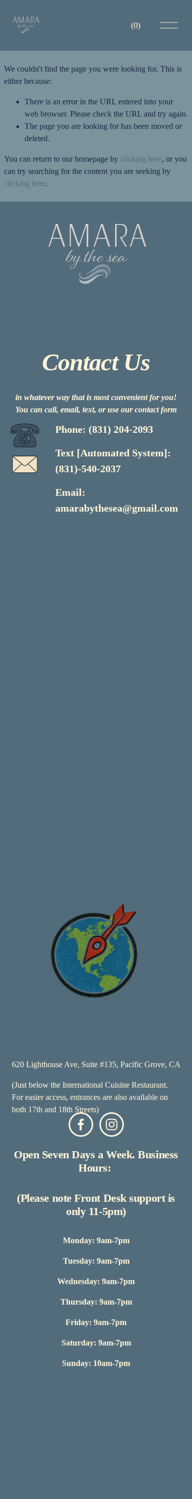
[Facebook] (81, 1124)
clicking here (141, 159)
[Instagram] (111, 1124)
